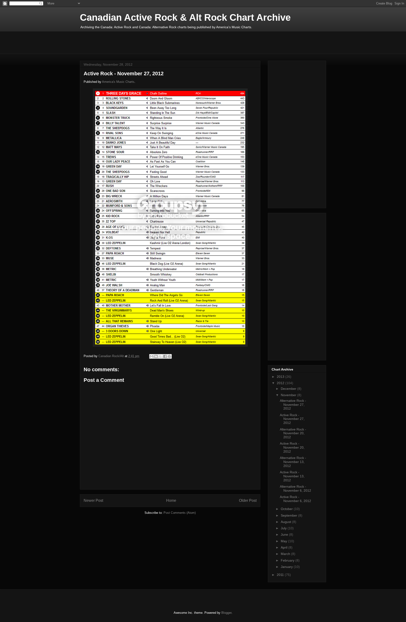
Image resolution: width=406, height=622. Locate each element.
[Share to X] (160, 356)
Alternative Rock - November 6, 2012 (295, 488)
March (286, 554)
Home (171, 500)
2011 (281, 575)
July (284, 528)
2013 (281, 377)
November (289, 395)
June (285, 534)
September (289, 515)
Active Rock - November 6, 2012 (295, 499)
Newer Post (93, 500)
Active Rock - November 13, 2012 (292, 476)
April (284, 547)
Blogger (226, 612)
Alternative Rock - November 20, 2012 (293, 433)
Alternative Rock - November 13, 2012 (293, 462)
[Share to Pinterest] (169, 356)
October (287, 509)
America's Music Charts (118, 82)
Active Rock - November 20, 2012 (292, 447)
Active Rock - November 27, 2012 (292, 419)
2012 (281, 383)
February (288, 560)
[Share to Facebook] (165, 356)
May (284, 541)
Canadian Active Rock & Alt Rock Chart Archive (185, 17)
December (289, 389)
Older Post (248, 500)
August (286, 522)
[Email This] (151, 356)
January (287, 567)
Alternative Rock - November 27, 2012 (293, 405)
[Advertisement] (165, 41)
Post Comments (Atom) (180, 512)
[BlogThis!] (156, 356)
